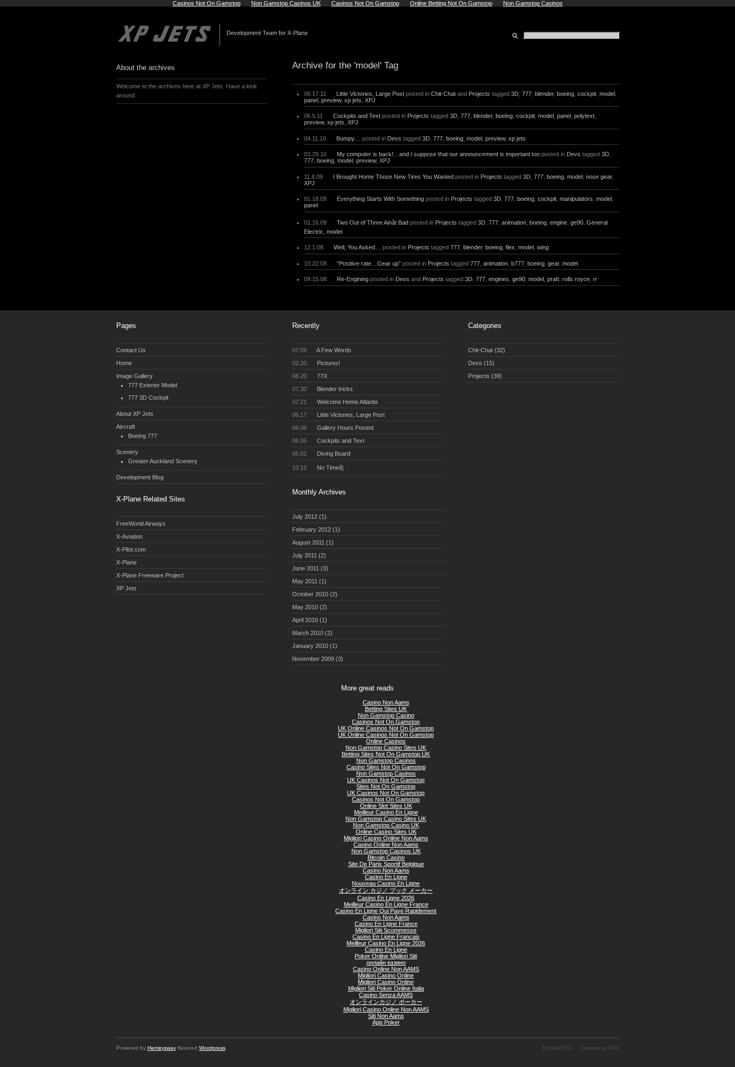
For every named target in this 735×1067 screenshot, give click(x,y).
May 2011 (304, 581)
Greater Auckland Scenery (162, 461)
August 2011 (308, 542)
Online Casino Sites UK (386, 831)
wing (543, 247)
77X (310, 376)
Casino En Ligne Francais (386, 936)
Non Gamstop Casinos (386, 760)
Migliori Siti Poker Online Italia (386, 988)
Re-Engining (353, 279)
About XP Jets (134, 413)
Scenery (127, 452)
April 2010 (305, 620)
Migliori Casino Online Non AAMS (386, 1009)
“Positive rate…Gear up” (369, 263)
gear (553, 263)
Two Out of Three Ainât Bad (372, 222)
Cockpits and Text (356, 116)
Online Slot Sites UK (386, 806)
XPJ (370, 100)
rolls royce (576, 279)
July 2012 (304, 516)
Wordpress (212, 1048)
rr (595, 279)
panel (311, 100)
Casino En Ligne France (386, 923)
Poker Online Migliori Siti (386, 956)
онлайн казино (386, 962)
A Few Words (322, 350)
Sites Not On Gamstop (385, 786)
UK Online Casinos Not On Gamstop (386, 728)
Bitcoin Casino (386, 857)
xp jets (353, 100)
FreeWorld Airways (141, 523)
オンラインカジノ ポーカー (386, 1002)
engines (499, 279)
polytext (584, 116)
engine (558, 222)
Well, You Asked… (357, 247)
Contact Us (131, 350)
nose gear (599, 176)
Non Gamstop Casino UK (386, 825)
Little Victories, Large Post (370, 93)
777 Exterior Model (152, 385)
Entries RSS (557, 1048)
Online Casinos (386, 741)
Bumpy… (348, 138)
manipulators (576, 199)
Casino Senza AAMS (386, 995)
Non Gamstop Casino (386, 715)
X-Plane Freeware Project (149, 575)
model (607, 93)
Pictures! (316, 363)
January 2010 (310, 646)
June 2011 (305, 568)
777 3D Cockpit (148, 397)
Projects (479, 93)
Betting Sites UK (386, 709)
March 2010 (307, 633)
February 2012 (311, 529)
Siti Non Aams (386, 1016)
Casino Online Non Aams (386, 844)
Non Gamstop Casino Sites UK (385, 747)
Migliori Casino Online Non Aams (386, 838)
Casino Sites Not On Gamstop (386, 767)
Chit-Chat (443, 93)
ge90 (576, 222)
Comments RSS (599, 1048)
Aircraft (125, 426)
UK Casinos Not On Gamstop (386, 780)
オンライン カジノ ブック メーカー (386, 890)
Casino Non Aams (386, 702)
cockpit (586, 93)
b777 (517, 263)
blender (544, 93)
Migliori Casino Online (386, 975)
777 (527, 93)
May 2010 (305, 607)
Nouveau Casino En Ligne (386, 883)
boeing (565, 93)
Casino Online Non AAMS (386, 969)
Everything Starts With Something (380, 199)
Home (124, 363)
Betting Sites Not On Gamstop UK (386, 754)
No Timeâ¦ (318, 467)
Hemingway (161, 1048)
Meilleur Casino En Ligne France (386, 904)
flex (510, 247)
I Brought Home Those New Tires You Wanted (393, 176)
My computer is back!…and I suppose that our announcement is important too (438, 154)
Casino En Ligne (386, 877)
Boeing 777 (142, 436)
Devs (394, 138)
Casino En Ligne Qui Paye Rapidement (385, 911)
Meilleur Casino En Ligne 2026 (386, 943)
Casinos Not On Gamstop (386, 722)
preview (331, 100)
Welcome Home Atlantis (335, 402)
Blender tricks (323, 389)
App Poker (386, 1022)
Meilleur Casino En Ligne (386, 812)
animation (513, 222)
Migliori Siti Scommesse (385, 930)
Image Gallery (134, 376)
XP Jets (126, 588)
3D (515, 93)
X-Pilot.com (131, 549)
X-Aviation (129, 536)
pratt (553, 279)
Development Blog (140, 477)
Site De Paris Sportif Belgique (386, 864)
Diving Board (321, 453)
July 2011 (304, 555)
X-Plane (126, 562)
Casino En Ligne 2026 (385, 898)
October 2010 (310, 594)
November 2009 (313, 658)
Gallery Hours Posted (333, 427)
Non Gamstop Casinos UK (386, 851)
